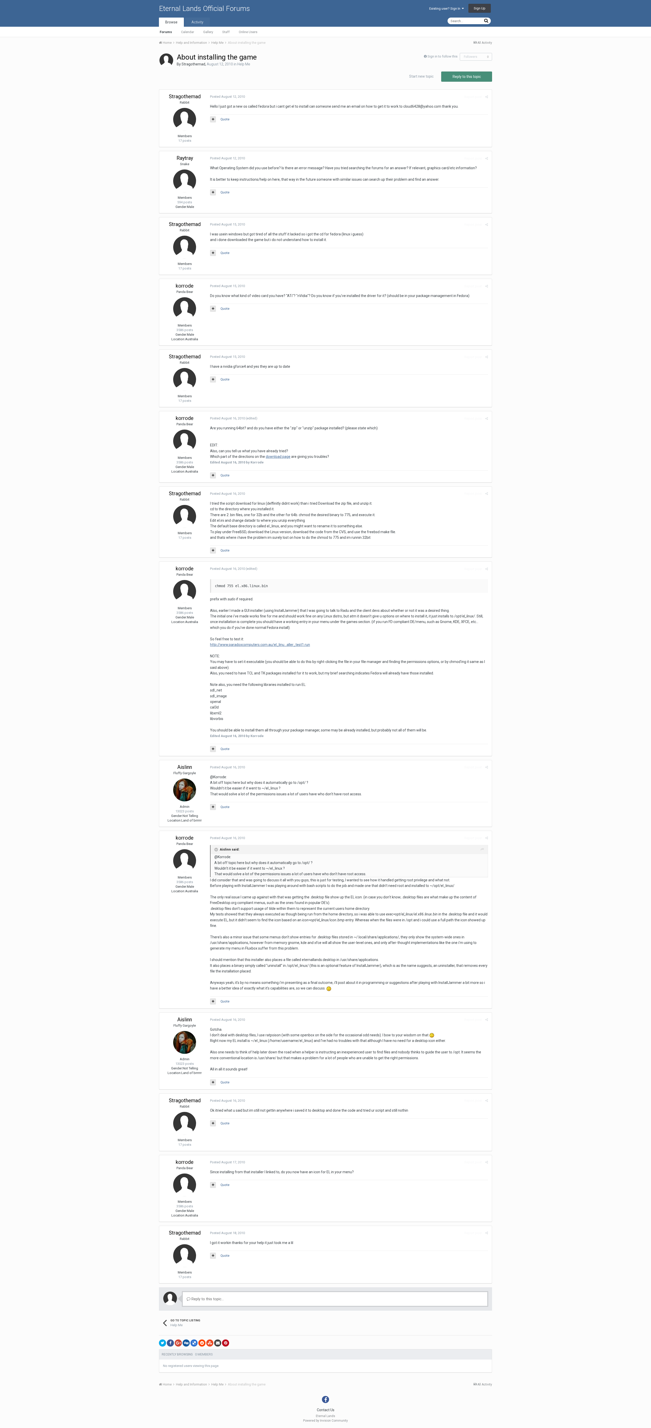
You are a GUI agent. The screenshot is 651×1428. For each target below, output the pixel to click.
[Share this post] (486, 97)
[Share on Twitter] (162, 1343)
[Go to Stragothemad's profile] (166, 60)
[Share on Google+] (178, 1343)
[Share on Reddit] (201, 1343)
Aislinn (184, 767)
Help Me (243, 64)
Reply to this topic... (207, 1299)
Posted (227, 96)
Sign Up (479, 8)
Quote (224, 119)
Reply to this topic (467, 77)
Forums (166, 32)
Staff (226, 32)
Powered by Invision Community (325, 1420)
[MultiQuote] (213, 119)
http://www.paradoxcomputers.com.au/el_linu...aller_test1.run (260, 645)
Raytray (184, 158)
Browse (171, 22)
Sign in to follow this (442, 56)
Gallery (208, 32)
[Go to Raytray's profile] (184, 180)
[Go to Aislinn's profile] (184, 790)
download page (278, 457)
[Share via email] (217, 1343)
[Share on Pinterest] (225, 1343)
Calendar (187, 32)
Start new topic (421, 76)
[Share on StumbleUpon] (209, 1343)
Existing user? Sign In (445, 8)
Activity (197, 22)
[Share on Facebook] (170, 1343)
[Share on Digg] (186, 1343)
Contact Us (325, 1410)
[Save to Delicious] (194, 1343)
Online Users (248, 32)
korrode (185, 286)
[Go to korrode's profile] (184, 308)
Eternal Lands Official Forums (204, 8)
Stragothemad (193, 64)
